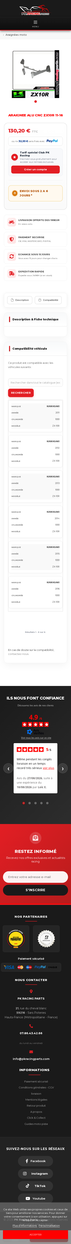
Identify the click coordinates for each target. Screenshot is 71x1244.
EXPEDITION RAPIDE (31, 271)
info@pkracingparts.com (31, 1059)
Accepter (36, 1234)
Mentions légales (36, 1099)
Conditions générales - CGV (36, 1087)
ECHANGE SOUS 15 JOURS (34, 254)
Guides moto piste (36, 1123)
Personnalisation (49, 1225)
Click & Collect (36, 1117)
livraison (36, 1093)
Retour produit (36, 1105)
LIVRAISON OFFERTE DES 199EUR (39, 220)
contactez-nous (18, 653)
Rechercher (21, 392)
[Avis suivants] (63, 768)
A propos (36, 1111)
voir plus (48, 768)
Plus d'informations (25, 1225)
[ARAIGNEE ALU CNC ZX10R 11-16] (35, 74)
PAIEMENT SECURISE (31, 237)
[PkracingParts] (35, 10)
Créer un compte (35, 169)
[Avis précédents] (8, 768)
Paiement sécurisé (36, 1081)
